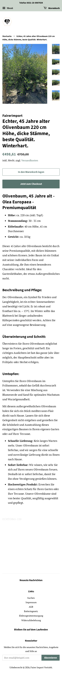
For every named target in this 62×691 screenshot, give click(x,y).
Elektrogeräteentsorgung (31, 615)
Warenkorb (54, 8)
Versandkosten (29, 160)
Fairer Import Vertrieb (41, 667)
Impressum (31, 602)
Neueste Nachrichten (31, 580)
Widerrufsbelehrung (31, 620)
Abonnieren (50, 657)
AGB (31, 606)
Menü (9, 8)
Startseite (7, 36)
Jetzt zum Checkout (31, 184)
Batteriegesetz (31, 611)
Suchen (31, 597)
